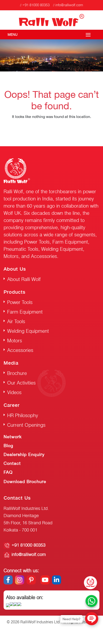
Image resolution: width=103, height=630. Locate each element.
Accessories (20, 350)
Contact (12, 463)
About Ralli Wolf (24, 279)
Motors (14, 341)
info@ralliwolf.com (69, 5)
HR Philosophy (22, 415)
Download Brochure (25, 481)
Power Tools (20, 302)
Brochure (17, 373)
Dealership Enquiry (24, 454)
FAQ (8, 472)
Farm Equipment (25, 312)
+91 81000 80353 (36, 5)
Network (13, 436)
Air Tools (16, 321)
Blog (8, 445)
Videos (14, 392)
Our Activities (21, 383)
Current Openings (26, 425)
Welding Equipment (28, 331)
